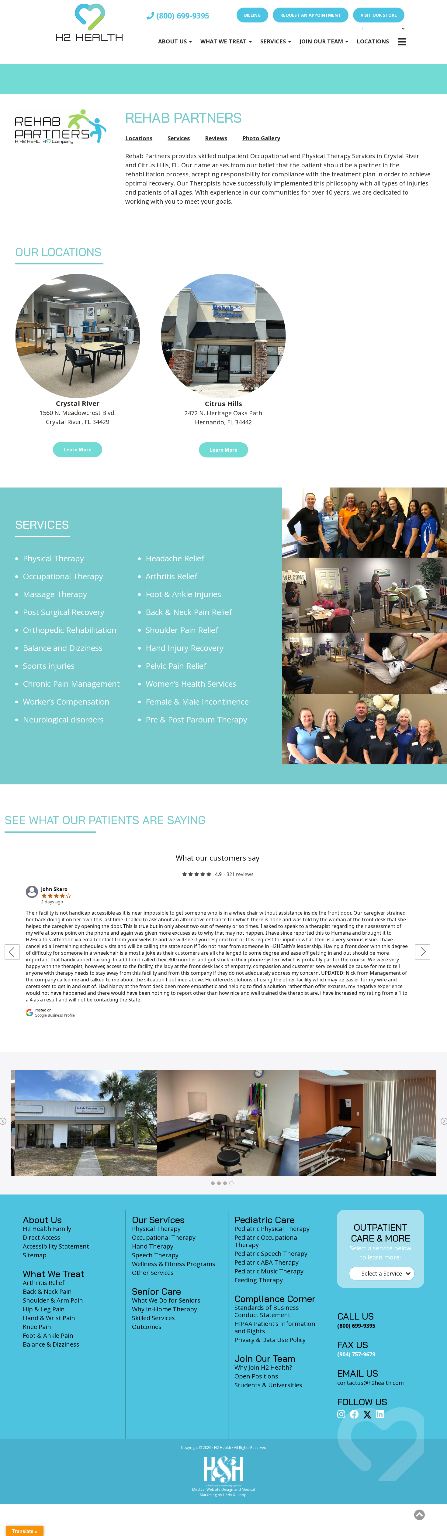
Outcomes (146, 1327)
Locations (373, 41)
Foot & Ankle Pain (48, 1335)
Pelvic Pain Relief (176, 665)
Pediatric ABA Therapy (266, 1262)
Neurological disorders (63, 719)
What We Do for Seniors (166, 1300)
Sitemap (35, 1255)
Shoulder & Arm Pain (53, 1300)
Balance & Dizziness (51, 1344)
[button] (419, 1515)
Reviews (216, 138)
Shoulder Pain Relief (182, 629)
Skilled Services (153, 1318)
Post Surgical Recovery (63, 612)
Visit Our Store (379, 15)
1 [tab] (213, 1183)
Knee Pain (37, 1327)
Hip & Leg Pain (44, 1309)
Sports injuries (48, 665)
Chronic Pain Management (71, 683)
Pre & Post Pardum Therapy (196, 719)
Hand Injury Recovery (185, 647)
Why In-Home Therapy (164, 1309)
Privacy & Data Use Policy (270, 1340)
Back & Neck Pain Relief (189, 612)
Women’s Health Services (191, 683)
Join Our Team (321, 41)
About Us (172, 41)
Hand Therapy (152, 1246)
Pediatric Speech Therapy (270, 1253)
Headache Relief (175, 558)
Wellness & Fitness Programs (173, 1264)
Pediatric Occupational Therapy (266, 1241)
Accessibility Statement (56, 1246)
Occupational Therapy (63, 576)
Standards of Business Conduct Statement (266, 1311)
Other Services (153, 1273)
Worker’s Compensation (66, 701)
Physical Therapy (53, 558)
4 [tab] (231, 1183)
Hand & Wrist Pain (49, 1318)
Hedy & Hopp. (235, 1494)
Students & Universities (268, 1385)
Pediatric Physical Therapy (272, 1229)
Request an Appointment (310, 15)
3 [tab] (225, 1183)
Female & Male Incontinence (197, 701)
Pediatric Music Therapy (268, 1271)
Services (273, 41)
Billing (252, 15)
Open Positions (256, 1376)
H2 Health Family (47, 1229)
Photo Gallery (261, 138)
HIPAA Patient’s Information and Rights (274, 1327)
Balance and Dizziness (62, 647)
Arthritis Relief (171, 576)
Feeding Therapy (258, 1280)
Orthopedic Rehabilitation (69, 629)
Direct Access (41, 1237)
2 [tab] (219, 1183)
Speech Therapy (155, 1255)
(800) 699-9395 (181, 15)
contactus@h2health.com (370, 1382)
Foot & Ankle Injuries (183, 594)
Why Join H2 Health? (263, 1367)
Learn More (78, 449)
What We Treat (223, 41)
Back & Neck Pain (47, 1291)
